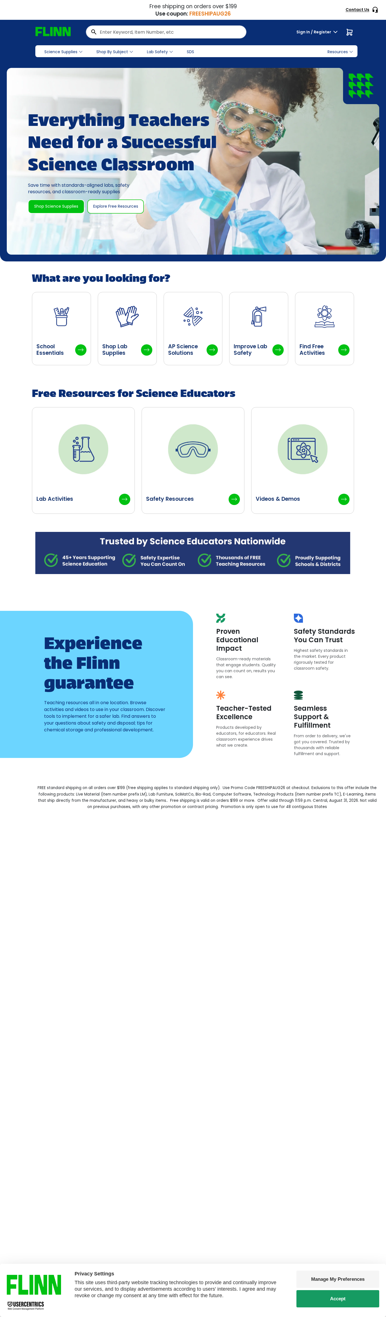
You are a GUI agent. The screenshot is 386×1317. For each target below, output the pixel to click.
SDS (190, 52)
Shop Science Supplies (56, 206)
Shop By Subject (112, 52)
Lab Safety (157, 52)
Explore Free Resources (115, 206)
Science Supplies (60, 52)
